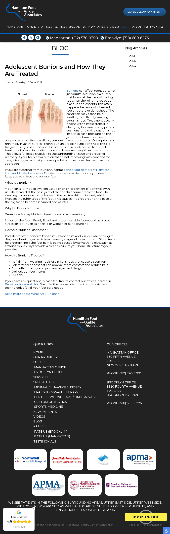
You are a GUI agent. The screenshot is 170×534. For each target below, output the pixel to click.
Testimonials (153, 26)
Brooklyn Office (48, 372)
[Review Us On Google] (38, 39)
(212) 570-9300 (85, 38)
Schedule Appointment (145, 11)
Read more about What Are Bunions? (32, 293)
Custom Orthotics (50, 402)
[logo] (23, 12)
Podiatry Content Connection (96, 524)
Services (60, 26)
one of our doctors (78, 169)
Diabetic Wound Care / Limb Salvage (65, 397)
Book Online (146, 517)
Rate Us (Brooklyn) (50, 431)
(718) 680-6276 (136, 38)
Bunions (72, 90)
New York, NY (28, 284)
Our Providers (28, 26)
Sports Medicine (48, 407)
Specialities (77, 26)
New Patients (98, 26)
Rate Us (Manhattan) (52, 436)
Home (11, 26)
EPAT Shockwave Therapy (56, 392)
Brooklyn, (12, 284)
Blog (125, 26)
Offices (46, 26)
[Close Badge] (33, 508)
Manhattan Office (50, 367)
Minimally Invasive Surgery (57, 387)
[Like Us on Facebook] (24, 39)
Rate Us (135, 26)
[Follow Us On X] (31, 39)
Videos (115, 26)
